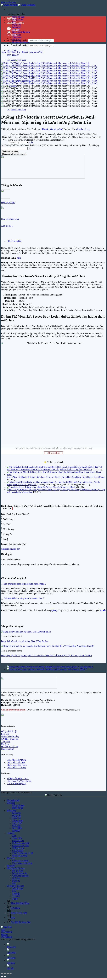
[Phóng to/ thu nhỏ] (2, 973)
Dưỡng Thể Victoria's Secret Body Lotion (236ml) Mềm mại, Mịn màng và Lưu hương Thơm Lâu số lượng (51, 145)
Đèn (14, 883)
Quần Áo (16, 825)
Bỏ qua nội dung (8, 2)
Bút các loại (17, 888)
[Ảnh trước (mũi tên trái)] (2, 976)
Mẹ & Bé (11, 866)
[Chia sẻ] (8, 973)
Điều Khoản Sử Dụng (16, 760)
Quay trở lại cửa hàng (16, 109)
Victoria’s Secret (83, 129)
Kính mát (16, 813)
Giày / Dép (17, 828)
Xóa (31, 142)
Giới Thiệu (11, 20)
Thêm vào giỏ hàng (10, 151)
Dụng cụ (16, 881)
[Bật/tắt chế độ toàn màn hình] (5, 973)
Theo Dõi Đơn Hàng (20, 903)
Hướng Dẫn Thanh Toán (18, 778)
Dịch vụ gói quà (8, 202)
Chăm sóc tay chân (20, 845)
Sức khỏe (11, 858)
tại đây (103, 610)
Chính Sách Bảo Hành (17, 765)
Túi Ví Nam (17, 820)
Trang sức (16, 818)
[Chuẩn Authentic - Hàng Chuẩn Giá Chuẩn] (18, 5)
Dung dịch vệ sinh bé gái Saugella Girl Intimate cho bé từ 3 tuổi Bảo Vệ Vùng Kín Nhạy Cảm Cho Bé (46, 655)
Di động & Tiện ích (20, 42)
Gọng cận (16, 24)
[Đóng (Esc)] (10, 973)
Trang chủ (5, 52)
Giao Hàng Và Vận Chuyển (19, 781)
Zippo (15, 898)
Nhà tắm (16, 878)
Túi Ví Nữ (17, 823)
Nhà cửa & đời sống (21, 32)
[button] (16, 60)
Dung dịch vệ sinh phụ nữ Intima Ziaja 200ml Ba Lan (24, 641)
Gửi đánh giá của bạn (10, 549)
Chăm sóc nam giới (20, 843)
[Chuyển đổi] (2, 584)
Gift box (15, 35)
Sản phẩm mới (13, 800)
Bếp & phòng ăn (19, 873)
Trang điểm (17, 838)
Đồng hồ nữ (17, 19)
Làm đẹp (16, 52)
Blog (13, 917)
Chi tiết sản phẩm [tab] (14, 241)
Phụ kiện (16, 830)
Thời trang (16, 37)
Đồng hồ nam (18, 17)
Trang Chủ (11, 17)
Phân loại (4, 138)
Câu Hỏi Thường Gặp (16, 783)
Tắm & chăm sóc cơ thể (32, 52)
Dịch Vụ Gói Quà (19, 912)
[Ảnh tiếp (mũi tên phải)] (5, 976)
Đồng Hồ (11, 803)
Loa (14, 891)
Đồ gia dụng (17, 871)
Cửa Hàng (11, 22)
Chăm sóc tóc (18, 848)
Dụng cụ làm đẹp (19, 855)
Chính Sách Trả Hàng (16, 767)
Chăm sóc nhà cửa (20, 876)
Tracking (15, 30)
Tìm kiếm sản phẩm (19, 45)
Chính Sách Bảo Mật (16, 762)
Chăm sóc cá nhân (20, 860)
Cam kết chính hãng (10, 219)
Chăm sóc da (18, 840)
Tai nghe (16, 896)
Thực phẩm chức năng (22, 863)
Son (14, 835)
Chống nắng (17, 850)
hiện (19, 258)
